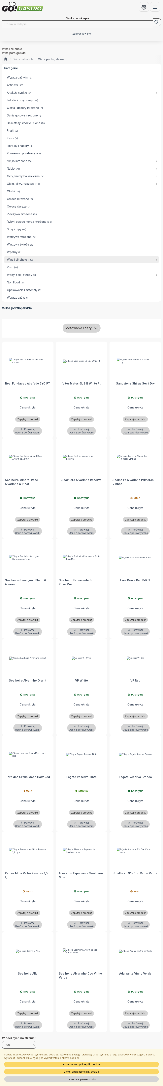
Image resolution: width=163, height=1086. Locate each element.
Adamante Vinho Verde (135, 973)
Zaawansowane (81, 33)
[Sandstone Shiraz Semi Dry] (135, 361)
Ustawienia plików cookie (82, 1079)
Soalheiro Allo (28, 973)
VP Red (135, 680)
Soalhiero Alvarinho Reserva (81, 480)
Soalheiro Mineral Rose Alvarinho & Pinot (21, 482)
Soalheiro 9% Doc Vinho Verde (135, 873)
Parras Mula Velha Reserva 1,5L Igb (27, 875)
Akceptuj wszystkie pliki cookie (81, 1064)
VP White (81, 680)
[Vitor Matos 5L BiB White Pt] (81, 361)
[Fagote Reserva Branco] (135, 754)
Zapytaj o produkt (27, 419)
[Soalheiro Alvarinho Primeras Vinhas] (135, 457)
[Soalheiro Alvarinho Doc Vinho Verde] (81, 951)
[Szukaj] (157, 22)
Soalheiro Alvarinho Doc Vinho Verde (80, 975)
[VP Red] (135, 658)
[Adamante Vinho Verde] (135, 951)
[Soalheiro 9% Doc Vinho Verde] (135, 850)
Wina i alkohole (24, 59)
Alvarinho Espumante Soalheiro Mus (81, 875)
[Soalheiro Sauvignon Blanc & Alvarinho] (27, 557)
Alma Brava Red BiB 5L (135, 580)
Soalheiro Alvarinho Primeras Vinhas (133, 482)
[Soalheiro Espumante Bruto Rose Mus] (81, 557)
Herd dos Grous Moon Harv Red (28, 777)
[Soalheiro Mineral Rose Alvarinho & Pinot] (27, 457)
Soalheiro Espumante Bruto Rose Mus (78, 582)
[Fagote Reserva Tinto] (81, 754)
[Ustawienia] (144, 7)
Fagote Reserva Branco (135, 777)
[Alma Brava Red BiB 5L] (135, 557)
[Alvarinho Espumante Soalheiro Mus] (81, 850)
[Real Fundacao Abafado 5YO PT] (27, 361)
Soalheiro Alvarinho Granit (27, 680)
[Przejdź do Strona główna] (5, 59)
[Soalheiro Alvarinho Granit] (27, 658)
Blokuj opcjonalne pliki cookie (81, 1071)
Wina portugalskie (51, 59)
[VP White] (81, 658)
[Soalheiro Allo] (27, 951)
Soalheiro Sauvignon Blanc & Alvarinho (25, 582)
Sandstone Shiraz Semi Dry (135, 383)
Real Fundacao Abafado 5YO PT (27, 383)
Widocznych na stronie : (19, 1038)
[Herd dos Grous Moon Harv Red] (27, 754)
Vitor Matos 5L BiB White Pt (81, 383)
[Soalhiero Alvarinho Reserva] (81, 457)
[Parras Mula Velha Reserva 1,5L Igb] (27, 850)
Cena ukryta (28, 407)
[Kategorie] (155, 7)
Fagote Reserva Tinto (81, 777)
